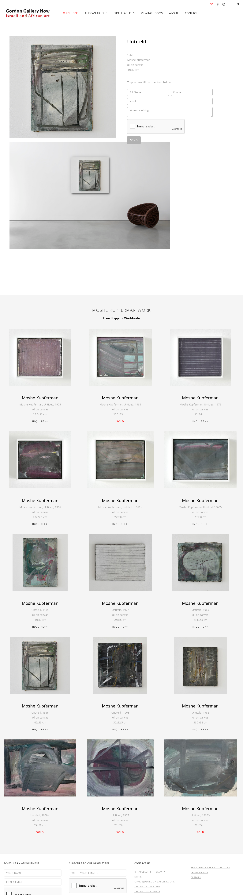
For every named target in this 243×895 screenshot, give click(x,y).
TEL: (137, 886)
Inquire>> (40, 421)
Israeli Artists (124, 13)
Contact (191, 13)
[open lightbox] (62, 87)
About (173, 13)
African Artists (96, 13)
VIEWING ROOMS (152, 13)
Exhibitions (70, 13)
